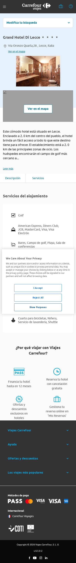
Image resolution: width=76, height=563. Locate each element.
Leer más (8, 168)
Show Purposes (38, 307)
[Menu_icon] (4, 7)
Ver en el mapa (16, 51)
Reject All (38, 297)
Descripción (12, 178)
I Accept (38, 288)
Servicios (38, 178)
